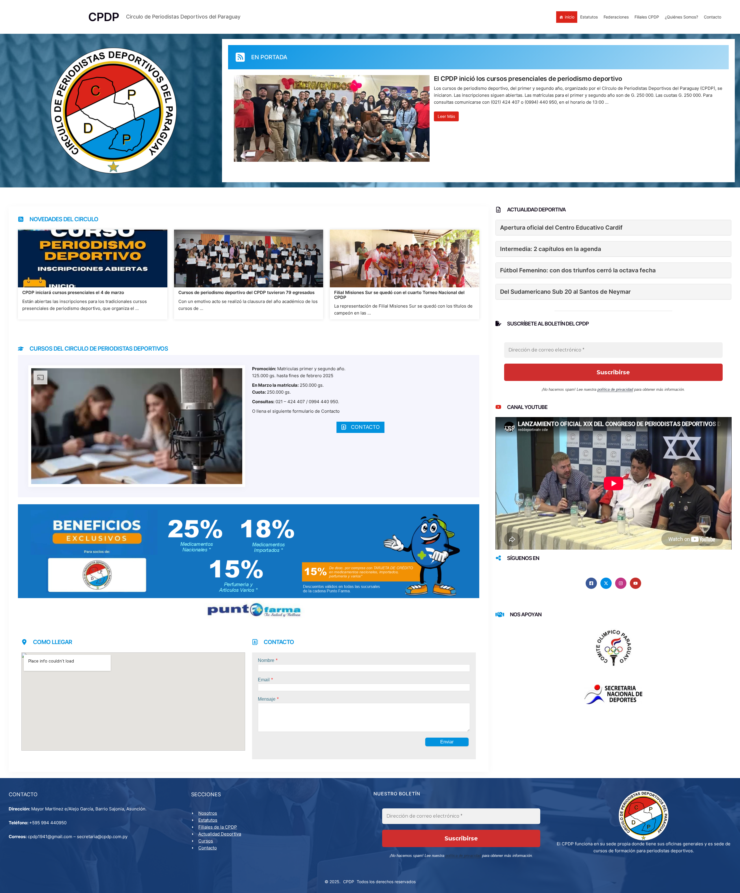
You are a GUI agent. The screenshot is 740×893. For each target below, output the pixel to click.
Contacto (712, 16)
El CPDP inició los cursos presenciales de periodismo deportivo (528, 78)
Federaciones (616, 16)
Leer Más (446, 116)
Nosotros (207, 813)
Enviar (447, 741)
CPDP (348, 881)
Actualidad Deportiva (219, 834)
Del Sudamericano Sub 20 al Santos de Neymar (565, 291)
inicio (569, 16)
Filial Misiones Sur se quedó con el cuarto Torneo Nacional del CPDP (399, 295)
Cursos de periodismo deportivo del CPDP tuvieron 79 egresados (246, 292)
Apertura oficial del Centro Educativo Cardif (561, 227)
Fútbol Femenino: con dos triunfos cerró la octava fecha (578, 270)
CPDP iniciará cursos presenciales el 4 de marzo (73, 292)
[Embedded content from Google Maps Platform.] (133, 701)
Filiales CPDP (646, 16)
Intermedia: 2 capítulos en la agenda (550, 248)
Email (264, 679)
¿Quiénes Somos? (681, 16)
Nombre (266, 660)
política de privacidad (615, 389)
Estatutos (589, 16)
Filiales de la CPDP (217, 827)
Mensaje (266, 699)
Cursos (205, 841)
